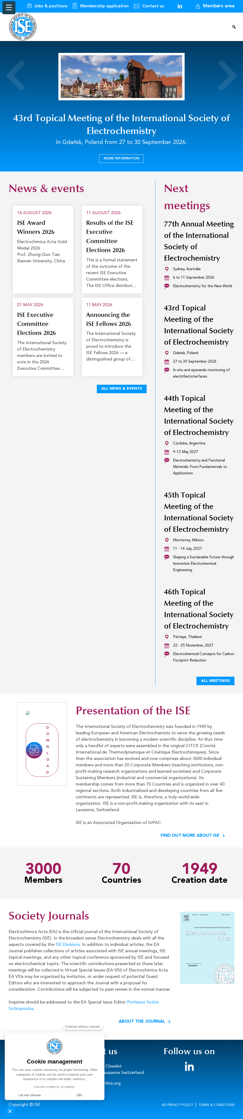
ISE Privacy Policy (177, 1105)
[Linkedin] (180, 6)
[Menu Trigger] (8, 7)
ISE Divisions (68, 945)
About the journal (142, 1021)
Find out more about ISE (190, 835)
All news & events (121, 389)
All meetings (215, 681)
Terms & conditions (216, 1105)
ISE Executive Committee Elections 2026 (36, 324)
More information (121, 158)
